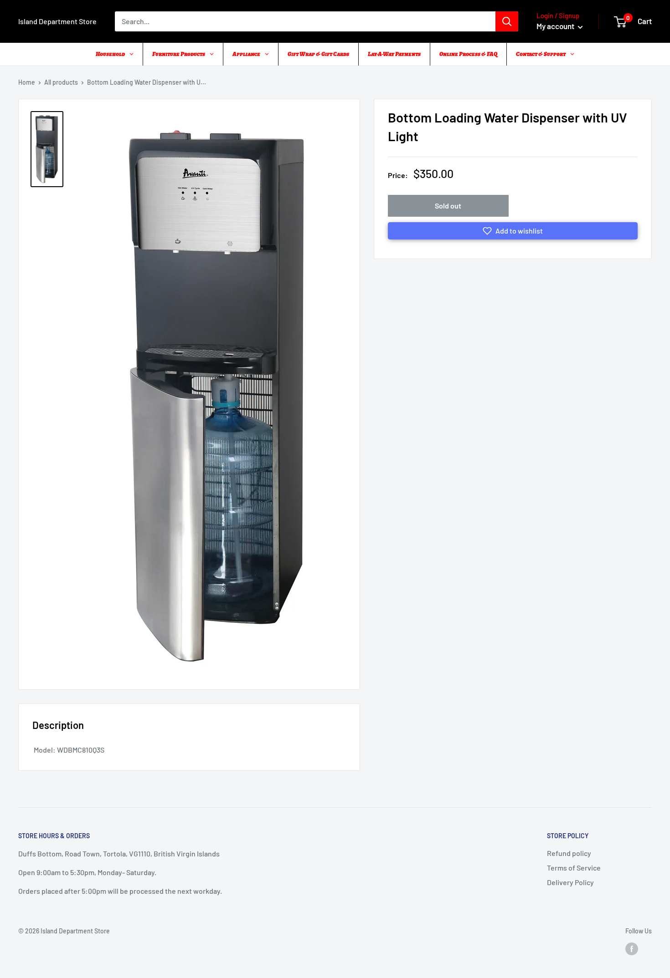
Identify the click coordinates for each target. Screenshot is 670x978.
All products (61, 82)
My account (556, 26)
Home (26, 82)
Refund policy (569, 853)
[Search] (506, 21)
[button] (513, 230)
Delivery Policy (570, 882)
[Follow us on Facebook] (631, 948)
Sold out (448, 205)
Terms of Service (574, 867)
